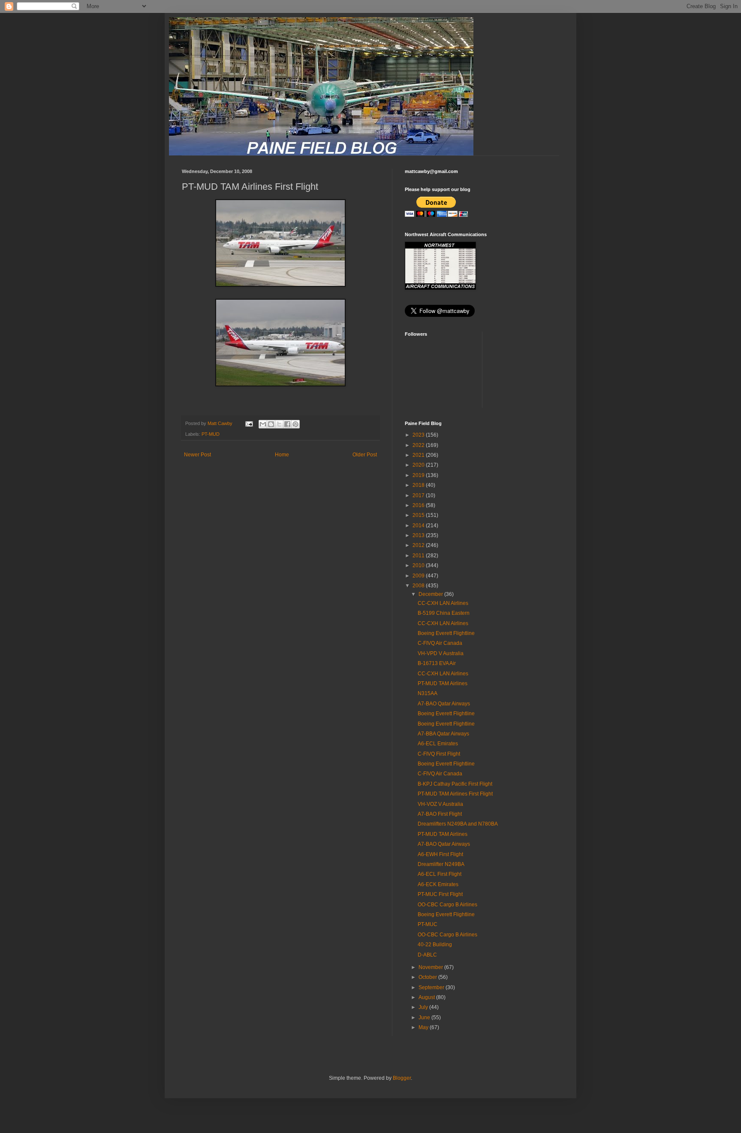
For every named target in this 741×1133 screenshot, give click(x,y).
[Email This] (263, 424)
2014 (419, 525)
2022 (419, 445)
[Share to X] (279, 424)
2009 (419, 576)
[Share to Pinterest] (295, 424)
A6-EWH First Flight (440, 854)
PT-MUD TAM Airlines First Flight (455, 794)
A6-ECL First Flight (439, 874)
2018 (419, 485)
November (431, 967)
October (428, 977)
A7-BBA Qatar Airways (443, 734)
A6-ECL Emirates (438, 744)
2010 (419, 565)
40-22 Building (435, 945)
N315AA (427, 693)
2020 (419, 465)
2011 (419, 556)
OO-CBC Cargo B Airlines (447, 905)
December (431, 594)
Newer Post (197, 455)
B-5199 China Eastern (444, 613)
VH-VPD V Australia (441, 653)
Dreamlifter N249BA (441, 864)
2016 (419, 505)
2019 (419, 475)
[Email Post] (248, 423)
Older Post (364, 455)
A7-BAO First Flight (440, 814)
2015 (419, 515)
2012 (419, 545)
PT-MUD (211, 434)
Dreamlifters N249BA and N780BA (458, 824)
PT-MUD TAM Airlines (442, 683)
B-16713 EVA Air (437, 663)
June (425, 1018)
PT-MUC (427, 924)
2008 (419, 586)
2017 (419, 495)
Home (282, 455)
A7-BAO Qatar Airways (444, 704)
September (432, 987)
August (427, 997)
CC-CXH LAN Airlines (443, 603)
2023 (419, 435)
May (424, 1027)
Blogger (402, 1078)
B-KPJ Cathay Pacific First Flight (455, 784)
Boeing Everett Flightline (446, 633)
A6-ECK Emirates (438, 884)
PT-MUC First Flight (440, 894)
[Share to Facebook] (287, 424)
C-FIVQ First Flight (439, 754)
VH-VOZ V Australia (440, 804)
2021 (419, 455)
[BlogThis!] (271, 424)
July (424, 1007)
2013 (419, 535)
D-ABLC (427, 955)
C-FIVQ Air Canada (440, 643)
